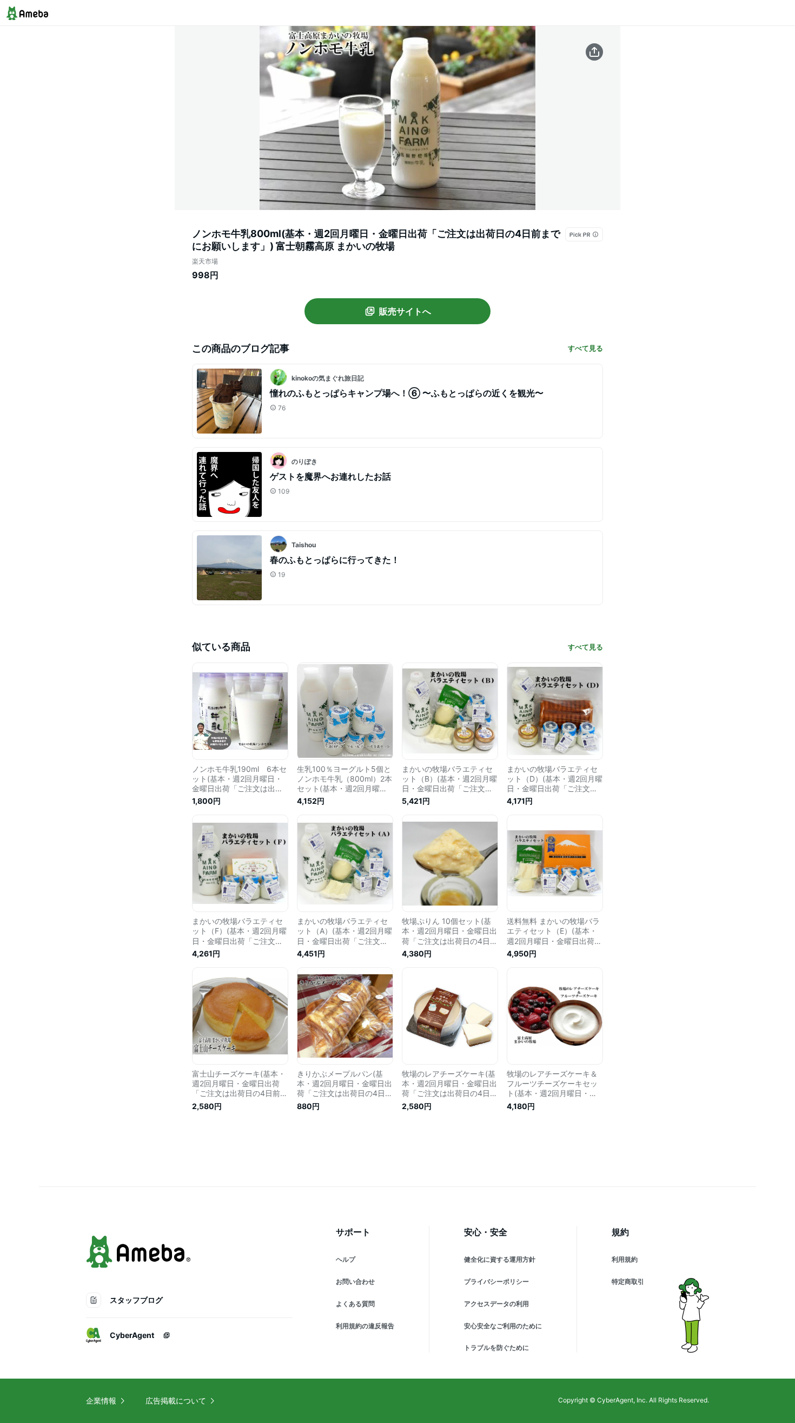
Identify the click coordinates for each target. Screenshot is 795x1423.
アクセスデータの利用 (496, 1304)
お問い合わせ (355, 1281)
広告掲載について (175, 1400)
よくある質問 (355, 1304)
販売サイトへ (405, 311)
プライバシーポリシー (496, 1281)
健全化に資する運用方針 (499, 1259)
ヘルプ (345, 1259)
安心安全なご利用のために (503, 1326)
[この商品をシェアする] (594, 52)
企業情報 (101, 1400)
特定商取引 (628, 1281)
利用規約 (625, 1259)
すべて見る (585, 348)
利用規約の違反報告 (365, 1326)
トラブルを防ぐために (496, 1347)
